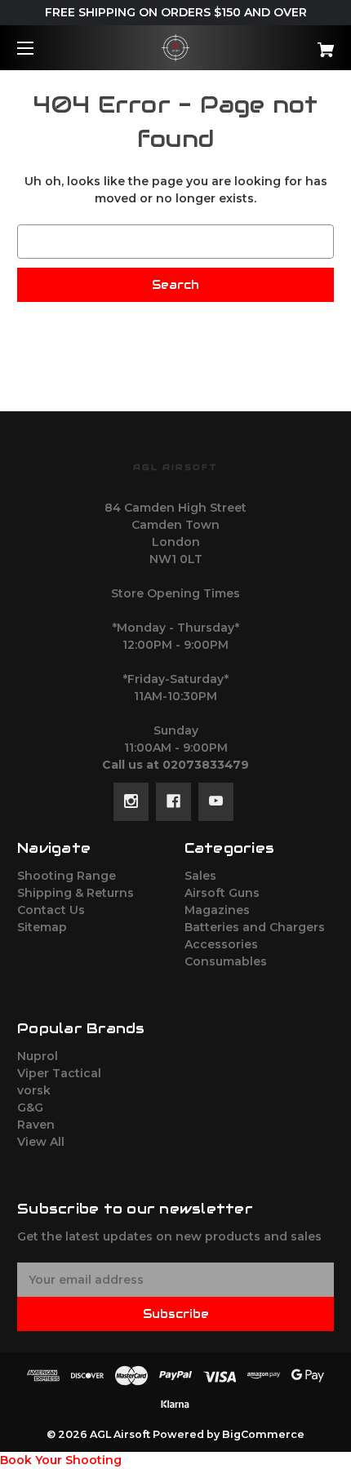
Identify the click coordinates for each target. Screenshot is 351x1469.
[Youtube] (215, 801)
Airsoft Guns (222, 892)
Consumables (225, 961)
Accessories (221, 944)
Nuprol (37, 1056)
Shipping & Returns (75, 892)
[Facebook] (173, 801)
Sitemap (42, 927)
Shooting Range (66, 875)
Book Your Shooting (61, 1460)
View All (40, 1141)
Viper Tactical (59, 1073)
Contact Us (51, 910)
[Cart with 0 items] (302, 43)
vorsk (34, 1090)
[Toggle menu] (39, 47)
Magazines (217, 910)
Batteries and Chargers (254, 927)
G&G (30, 1107)
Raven (36, 1124)
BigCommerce (263, 1434)
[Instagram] (131, 801)
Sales (200, 875)
